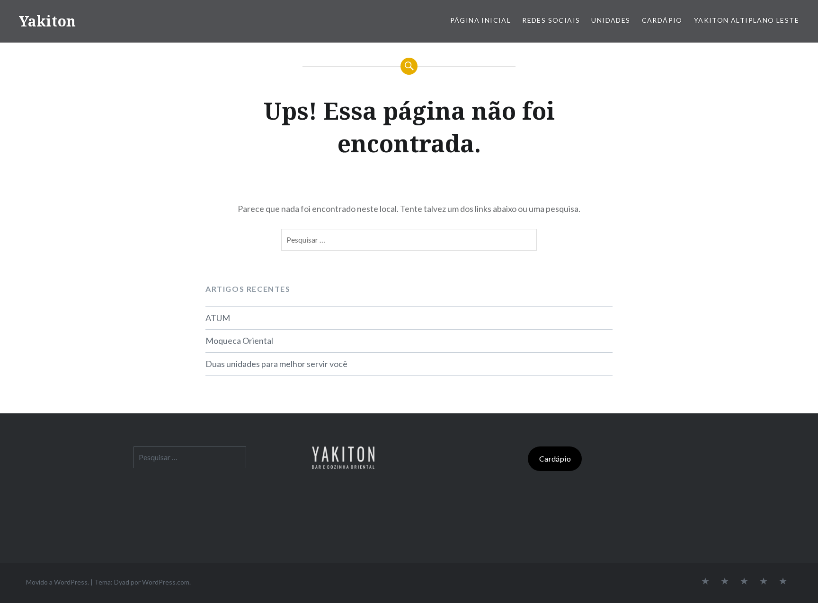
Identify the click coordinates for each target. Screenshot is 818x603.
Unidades (610, 20)
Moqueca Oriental (239, 340)
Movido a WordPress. (57, 582)
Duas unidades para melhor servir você (276, 363)
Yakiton (47, 21)
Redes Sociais (551, 20)
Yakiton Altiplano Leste (746, 20)
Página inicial (480, 20)
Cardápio (662, 20)
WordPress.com (165, 582)
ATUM (217, 318)
